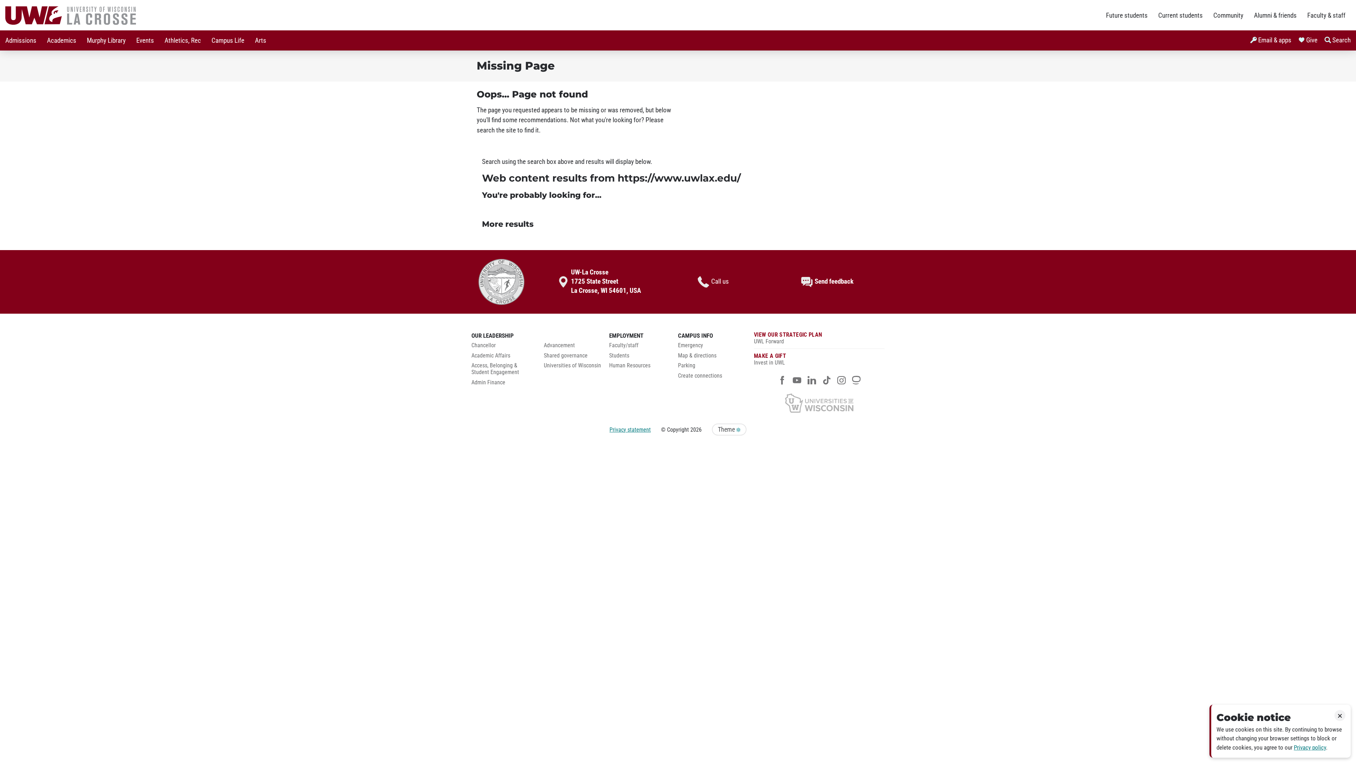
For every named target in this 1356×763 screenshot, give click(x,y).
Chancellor (483, 345)
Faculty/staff (623, 345)
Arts (260, 41)
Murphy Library (106, 41)
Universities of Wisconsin (572, 365)
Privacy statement (630, 429)
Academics (61, 41)
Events (145, 41)
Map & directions (697, 356)
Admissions (20, 41)
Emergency (690, 345)
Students (619, 356)
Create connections (700, 376)
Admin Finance (488, 382)
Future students (1127, 15)
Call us (720, 281)
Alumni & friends (1275, 15)
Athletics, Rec (183, 41)
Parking (686, 365)
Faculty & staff (1326, 15)
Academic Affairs (490, 356)
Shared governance (566, 356)
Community (1228, 15)
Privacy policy (1310, 747)
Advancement (559, 345)
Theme (727, 429)
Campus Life (228, 41)
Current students (1180, 15)
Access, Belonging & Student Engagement (495, 368)
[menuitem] (21, 40)
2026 (696, 429)
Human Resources (629, 365)
